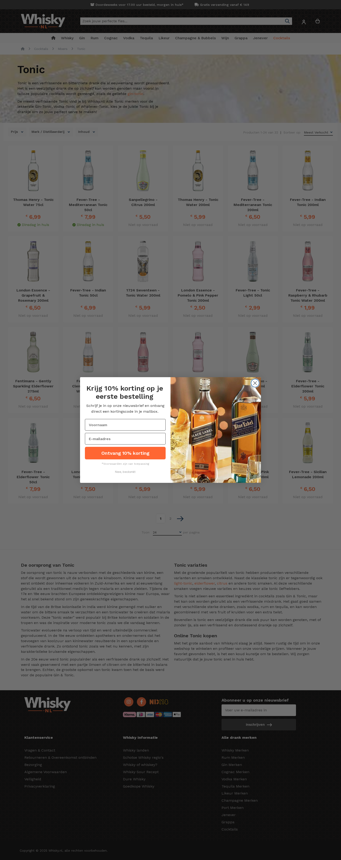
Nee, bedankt (125, 472)
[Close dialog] (255, 383)
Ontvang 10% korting (125, 453)
